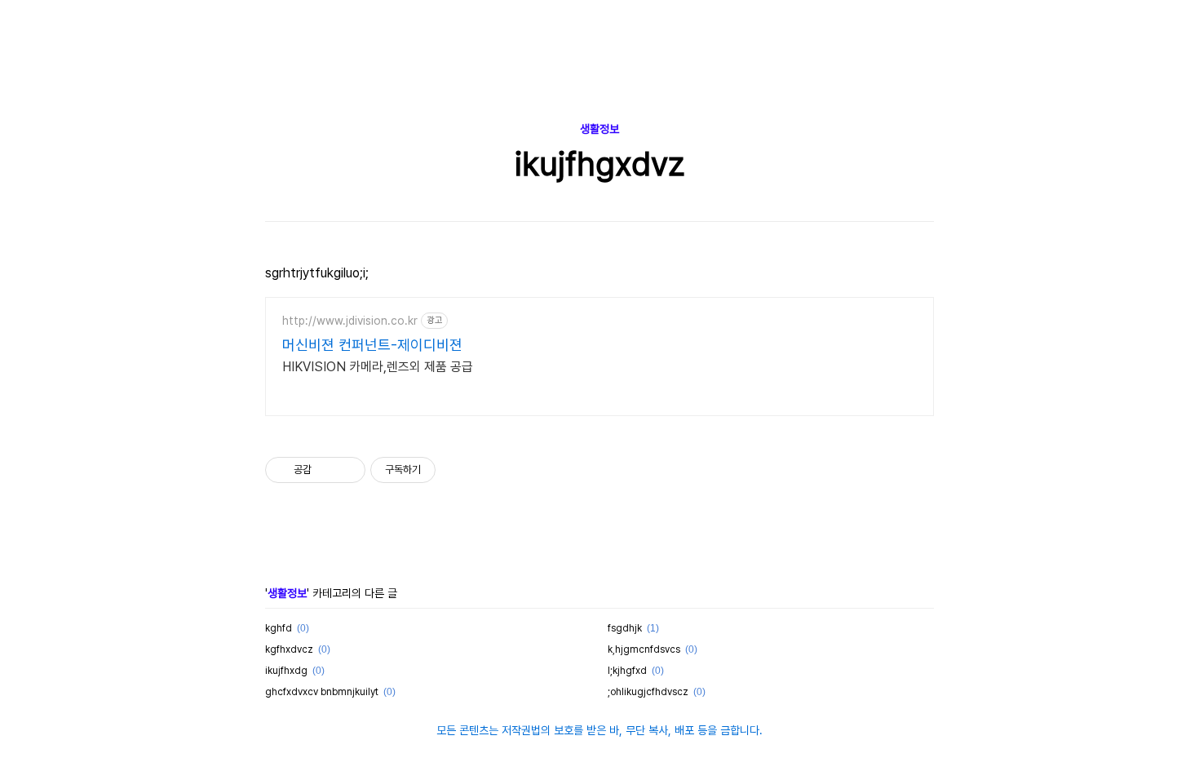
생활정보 (599, 128)
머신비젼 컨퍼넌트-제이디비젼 (372, 344)
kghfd (278, 628)
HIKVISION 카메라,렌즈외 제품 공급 (377, 366)
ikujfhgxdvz (600, 164)
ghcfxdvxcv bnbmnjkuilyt (321, 692)
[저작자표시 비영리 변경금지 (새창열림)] (458, 469)
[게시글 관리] (347, 470)
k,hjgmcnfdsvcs (644, 649)
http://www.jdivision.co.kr (350, 320)
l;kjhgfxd (627, 670)
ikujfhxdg (286, 670)
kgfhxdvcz (289, 649)
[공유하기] (326, 470)
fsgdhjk (625, 628)
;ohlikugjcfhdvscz (648, 692)
